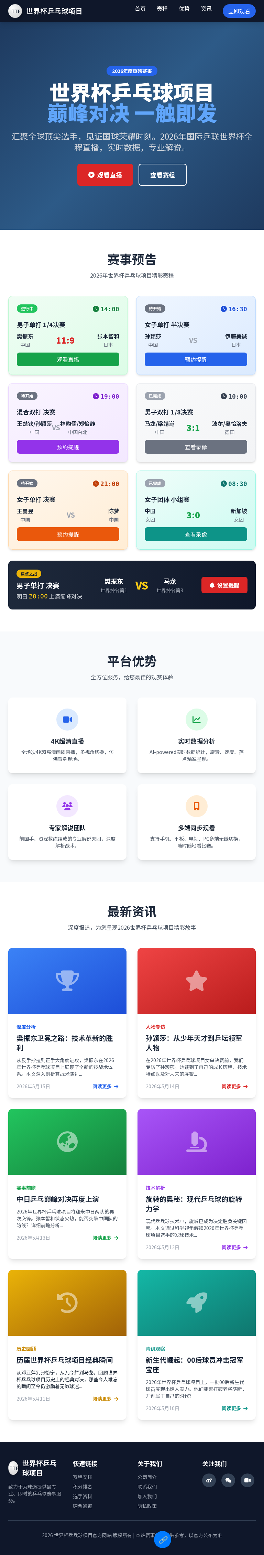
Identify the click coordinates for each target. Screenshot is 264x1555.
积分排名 (82, 1486)
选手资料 (82, 1496)
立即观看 (239, 11)
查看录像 (196, 447)
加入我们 (147, 1496)
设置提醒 (228, 585)
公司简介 (147, 1476)
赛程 (162, 8)
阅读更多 (102, 1086)
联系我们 (147, 1486)
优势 (184, 8)
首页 (140, 8)
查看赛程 (162, 174)
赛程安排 (82, 1476)
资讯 (206, 8)
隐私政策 (147, 1505)
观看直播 (109, 174)
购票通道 (82, 1505)
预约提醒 (196, 359)
